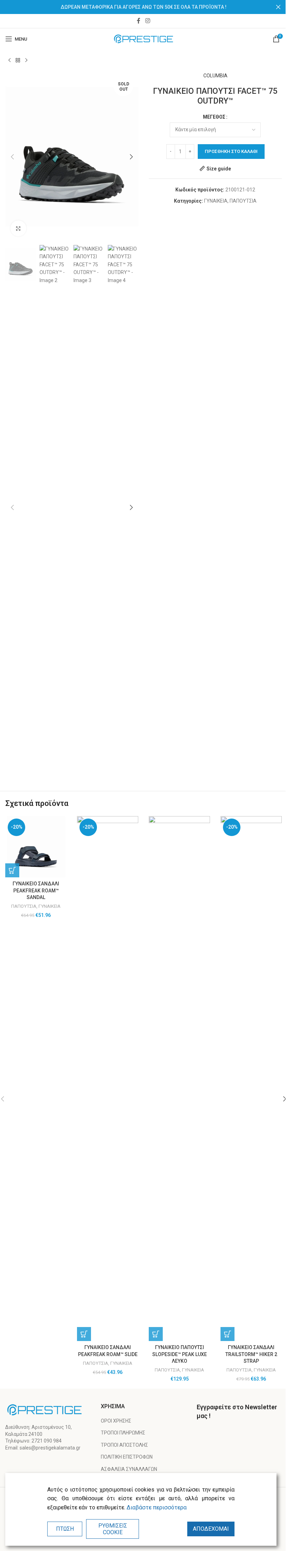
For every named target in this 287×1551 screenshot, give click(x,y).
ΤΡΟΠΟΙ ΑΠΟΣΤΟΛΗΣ (124, 1445)
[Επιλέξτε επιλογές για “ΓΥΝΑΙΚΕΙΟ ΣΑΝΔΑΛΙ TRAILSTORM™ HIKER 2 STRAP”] (227, 1334)
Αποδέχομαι (211, 1528)
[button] (12, 157)
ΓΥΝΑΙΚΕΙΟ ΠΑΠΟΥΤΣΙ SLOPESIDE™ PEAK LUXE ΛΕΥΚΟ (179, 1354)
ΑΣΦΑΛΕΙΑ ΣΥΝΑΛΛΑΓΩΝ (129, 1469)
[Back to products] (18, 60)
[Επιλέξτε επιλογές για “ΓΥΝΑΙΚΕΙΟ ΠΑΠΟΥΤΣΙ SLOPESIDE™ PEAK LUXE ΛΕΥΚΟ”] (156, 1334)
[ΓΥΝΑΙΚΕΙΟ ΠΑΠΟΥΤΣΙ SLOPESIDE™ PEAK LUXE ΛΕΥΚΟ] (179, 1078)
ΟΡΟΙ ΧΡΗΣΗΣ (116, 1421)
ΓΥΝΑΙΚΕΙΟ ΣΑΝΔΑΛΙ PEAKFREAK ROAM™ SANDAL (36, 890)
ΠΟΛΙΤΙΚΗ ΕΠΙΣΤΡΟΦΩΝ (127, 1457)
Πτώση (65, 1528)
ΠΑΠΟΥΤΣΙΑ (243, 201)
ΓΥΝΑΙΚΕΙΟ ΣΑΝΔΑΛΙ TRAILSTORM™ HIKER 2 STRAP (251, 1354)
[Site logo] (143, 38)
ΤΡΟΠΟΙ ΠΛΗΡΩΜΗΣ (123, 1433)
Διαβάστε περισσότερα (157, 1507)
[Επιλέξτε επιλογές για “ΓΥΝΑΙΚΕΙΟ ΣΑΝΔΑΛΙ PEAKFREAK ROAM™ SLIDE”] (84, 1334)
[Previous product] (9, 60)
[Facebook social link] (138, 20)
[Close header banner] (278, 7)
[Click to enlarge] (18, 228)
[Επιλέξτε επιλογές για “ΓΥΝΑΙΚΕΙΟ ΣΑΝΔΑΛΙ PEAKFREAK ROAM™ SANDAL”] (12, 870)
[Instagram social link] (147, 20)
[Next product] (26, 60)
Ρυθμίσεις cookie (112, 1529)
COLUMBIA (215, 75)
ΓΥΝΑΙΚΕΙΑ (215, 201)
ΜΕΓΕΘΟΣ (214, 117)
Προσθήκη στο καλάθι (231, 151)
